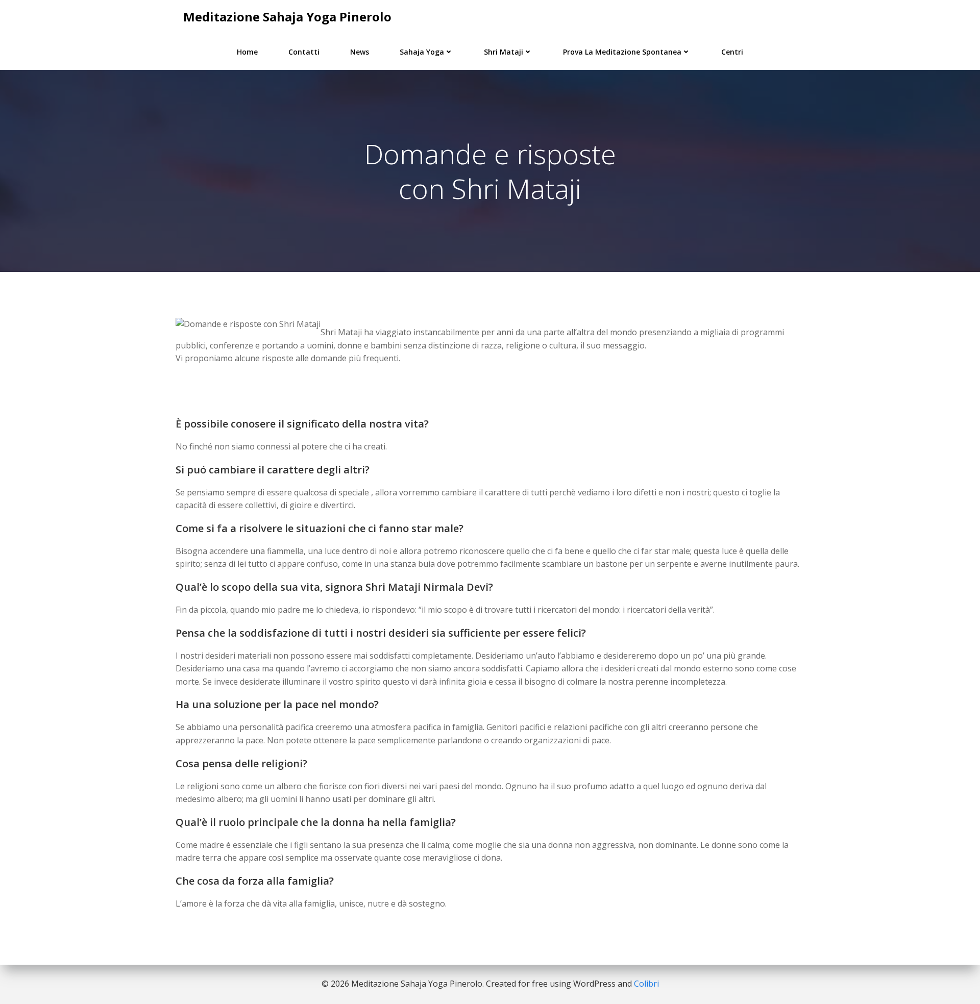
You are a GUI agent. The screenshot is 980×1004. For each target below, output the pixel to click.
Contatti (304, 52)
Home (247, 52)
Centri (732, 52)
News (359, 52)
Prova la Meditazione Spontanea (622, 52)
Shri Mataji (503, 52)
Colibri (646, 983)
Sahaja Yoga (422, 52)
